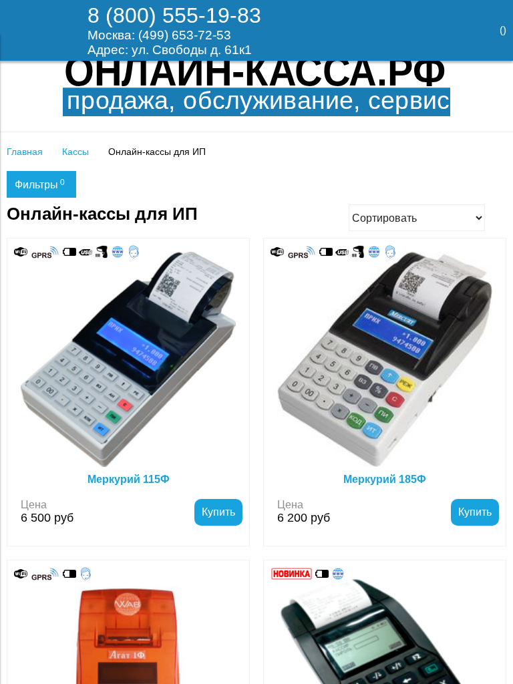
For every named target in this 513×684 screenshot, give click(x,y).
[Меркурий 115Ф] (128, 359)
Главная (25, 151)
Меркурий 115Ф (129, 479)
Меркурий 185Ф (384, 479)
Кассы (75, 151)
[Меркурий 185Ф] (384, 359)
